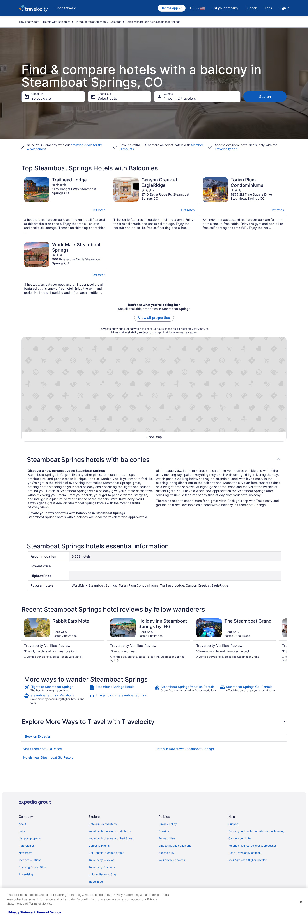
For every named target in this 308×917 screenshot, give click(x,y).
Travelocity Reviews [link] (101, 860)
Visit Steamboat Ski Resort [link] (42, 749)
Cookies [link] (164, 831)
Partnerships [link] (26, 845)
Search (265, 96)
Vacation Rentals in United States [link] (110, 831)
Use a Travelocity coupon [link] (244, 852)
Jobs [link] (22, 831)
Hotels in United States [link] (103, 824)
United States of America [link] (90, 21)
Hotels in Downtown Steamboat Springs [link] (184, 749)
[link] (56, 688)
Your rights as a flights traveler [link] (247, 860)
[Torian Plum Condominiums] (243, 205)
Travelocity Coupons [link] (102, 867)
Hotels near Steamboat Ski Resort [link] (48, 757)
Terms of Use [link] (167, 838)
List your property (225, 8)
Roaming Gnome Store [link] (33, 867)
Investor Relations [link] (30, 860)
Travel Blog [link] (96, 881)
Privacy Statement (21, 912)
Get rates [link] (98, 210)
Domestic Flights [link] (99, 845)
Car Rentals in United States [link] (106, 852)
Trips (268, 8)
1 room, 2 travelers (180, 98)
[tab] (37, 736)
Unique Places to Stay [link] (103, 874)
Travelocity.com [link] (29, 21)
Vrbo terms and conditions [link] (175, 845)
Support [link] (233, 824)
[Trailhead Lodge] (64, 205)
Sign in (284, 8)
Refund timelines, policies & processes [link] (252, 845)
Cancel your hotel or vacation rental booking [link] (256, 831)
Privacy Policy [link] (168, 824)
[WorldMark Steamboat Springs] (64, 268)
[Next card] (281, 640)
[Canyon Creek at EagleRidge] (154, 205)
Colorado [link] (115, 21)
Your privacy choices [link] (172, 860)
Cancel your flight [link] (239, 838)
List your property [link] (30, 838)
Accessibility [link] (167, 852)
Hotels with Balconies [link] (56, 21)
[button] (154, 459)
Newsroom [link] (25, 852)
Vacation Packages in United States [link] (111, 838)
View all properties (154, 317)
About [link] (22, 824)
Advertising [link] (26, 874)
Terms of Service (49, 912)
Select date (41, 98)
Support (251, 8)
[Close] (301, 902)
